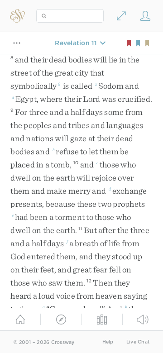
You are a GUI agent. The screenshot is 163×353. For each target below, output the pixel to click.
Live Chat (137, 342)
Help (108, 342)
